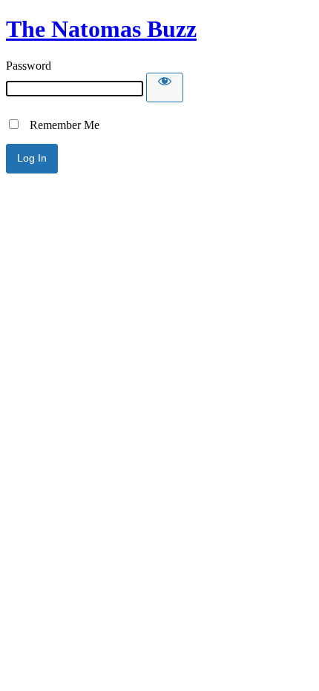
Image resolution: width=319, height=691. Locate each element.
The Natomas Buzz (101, 29)
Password (28, 65)
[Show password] (164, 87)
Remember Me (60, 125)
